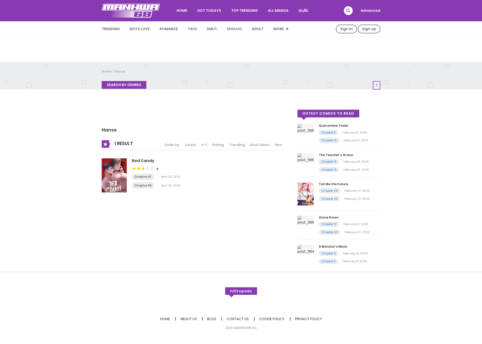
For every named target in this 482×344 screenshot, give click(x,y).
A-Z (204, 144)
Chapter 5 (328, 261)
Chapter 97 (142, 177)
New (278, 144)
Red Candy (143, 161)
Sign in (346, 28)
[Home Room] (305, 220)
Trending (111, 28)
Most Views (260, 144)
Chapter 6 (328, 253)
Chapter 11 (328, 132)
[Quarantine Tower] (305, 128)
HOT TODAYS (209, 10)
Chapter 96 (142, 185)
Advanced (370, 10)
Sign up (369, 28)
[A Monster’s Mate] (305, 249)
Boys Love (140, 28)
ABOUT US (188, 318)
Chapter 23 (329, 199)
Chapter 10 (329, 140)
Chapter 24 (329, 191)
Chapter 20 (329, 232)
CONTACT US (237, 318)
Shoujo (234, 28)
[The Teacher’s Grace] (305, 157)
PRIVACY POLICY (308, 318)
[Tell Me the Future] (305, 193)
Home (106, 71)
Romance (169, 28)
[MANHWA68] (131, 10)
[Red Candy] (114, 175)
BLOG (211, 318)
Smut (212, 28)
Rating (218, 144)
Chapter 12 (328, 170)
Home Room (328, 217)
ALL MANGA (278, 10)
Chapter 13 (328, 162)
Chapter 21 (328, 224)
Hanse (120, 71)
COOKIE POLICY (272, 318)
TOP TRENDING (244, 10)
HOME (181, 10)
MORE (278, 28)
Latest (190, 144)
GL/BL (303, 10)
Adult (258, 28)
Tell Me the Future (333, 184)
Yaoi (192, 28)
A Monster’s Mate (333, 246)
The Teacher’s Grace (336, 155)
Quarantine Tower (333, 125)
